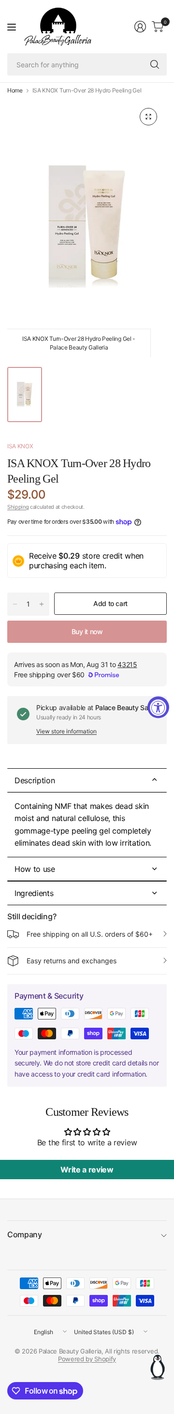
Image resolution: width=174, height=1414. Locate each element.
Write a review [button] (87, 1169)
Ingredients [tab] (33, 893)
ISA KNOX (20, 446)
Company (24, 1234)
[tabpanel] (87, 824)
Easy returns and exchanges (71, 961)
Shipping (18, 506)
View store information (66, 731)
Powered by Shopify (87, 1359)
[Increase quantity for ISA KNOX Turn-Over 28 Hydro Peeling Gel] (41, 604)
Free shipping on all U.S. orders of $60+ (90, 934)
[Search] (155, 64)
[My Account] (140, 26)
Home (15, 90)
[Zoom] (148, 116)
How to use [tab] (34, 869)
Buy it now (87, 631)
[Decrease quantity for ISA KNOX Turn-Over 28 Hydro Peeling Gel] (15, 604)
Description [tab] (34, 780)
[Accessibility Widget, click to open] (158, 707)
